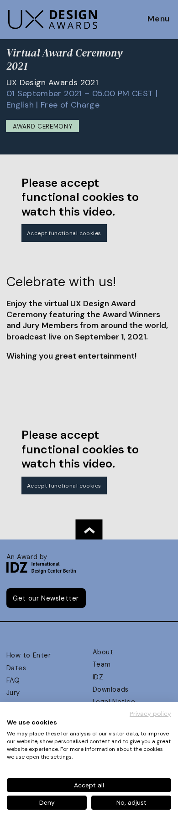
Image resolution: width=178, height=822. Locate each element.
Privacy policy (150, 713)
